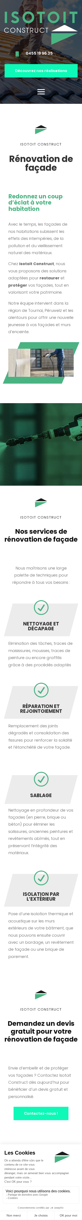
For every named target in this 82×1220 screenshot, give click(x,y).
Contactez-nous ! (41, 1113)
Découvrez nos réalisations (41, 70)
